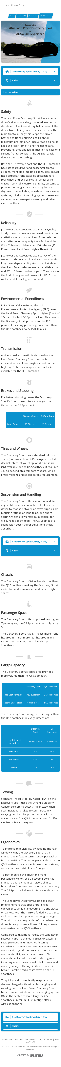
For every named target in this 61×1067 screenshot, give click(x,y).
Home (12, 16)
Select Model (21, 16)
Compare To (33, 16)
